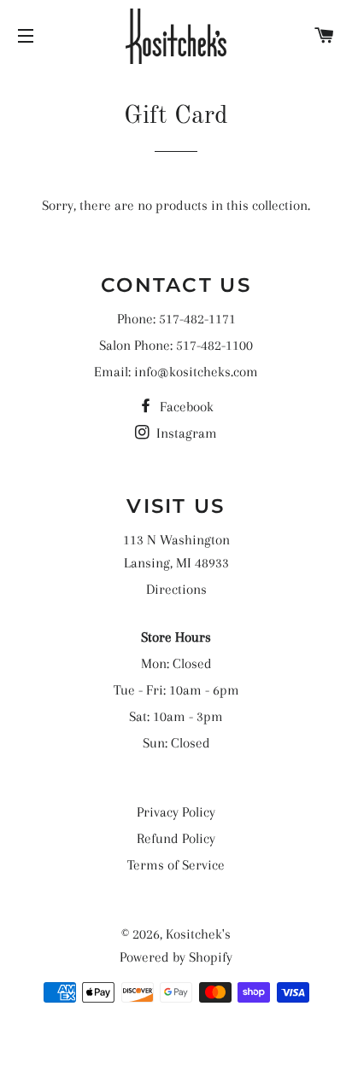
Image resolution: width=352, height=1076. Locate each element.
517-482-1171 (197, 319)
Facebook (185, 406)
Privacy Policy (176, 812)
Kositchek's (198, 934)
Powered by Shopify (176, 957)
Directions (176, 589)
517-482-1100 (214, 345)
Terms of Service (176, 865)
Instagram (185, 433)
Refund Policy (176, 838)
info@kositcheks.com (196, 372)
